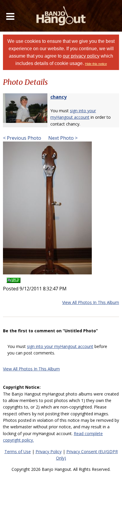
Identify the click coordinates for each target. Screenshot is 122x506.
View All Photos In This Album (90, 302)
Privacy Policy (49, 451)
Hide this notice (96, 64)
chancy (58, 97)
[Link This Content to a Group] (13, 278)
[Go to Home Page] (61, 16)
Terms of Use (17, 451)
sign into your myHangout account (60, 346)
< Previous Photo (22, 138)
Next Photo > (62, 138)
